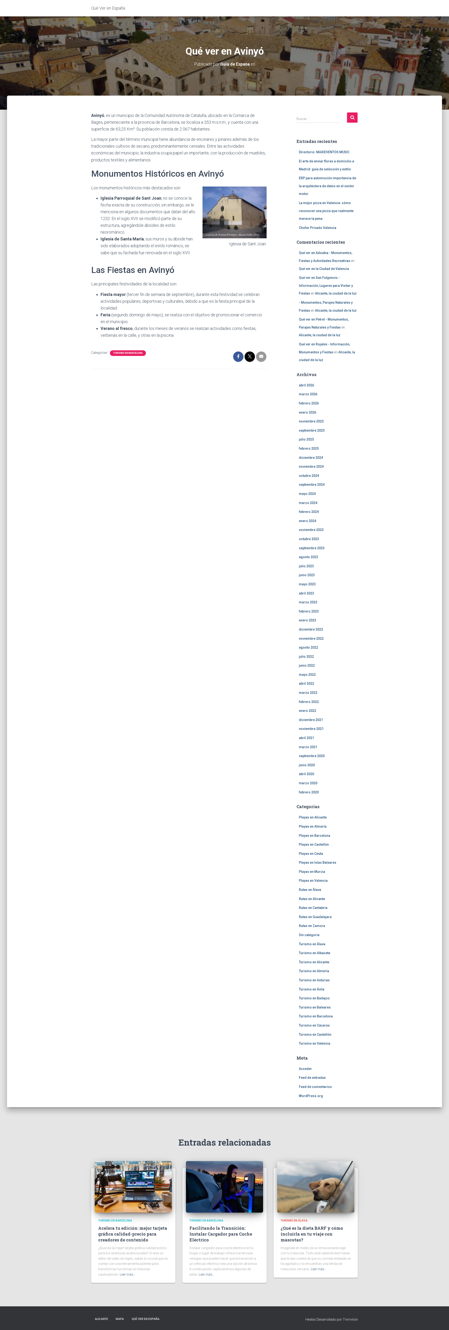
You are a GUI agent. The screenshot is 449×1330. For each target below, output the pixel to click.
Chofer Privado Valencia (317, 228)
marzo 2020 (308, 783)
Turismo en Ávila (311, 989)
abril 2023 (306, 593)
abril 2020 (306, 774)
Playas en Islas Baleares (317, 862)
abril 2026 (306, 385)
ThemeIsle (350, 1319)
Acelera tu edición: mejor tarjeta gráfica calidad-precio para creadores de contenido (132, 1234)
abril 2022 (306, 683)
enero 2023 (307, 620)
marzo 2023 (308, 602)
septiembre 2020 (312, 756)
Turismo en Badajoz (314, 998)
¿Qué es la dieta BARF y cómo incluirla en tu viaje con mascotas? (312, 1234)
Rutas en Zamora (312, 926)
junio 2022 (307, 665)
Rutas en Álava (310, 890)
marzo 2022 (308, 693)
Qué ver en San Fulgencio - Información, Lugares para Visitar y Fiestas (326, 285)
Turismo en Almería (314, 971)
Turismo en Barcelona (128, 353)
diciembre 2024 (311, 458)
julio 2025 (306, 439)
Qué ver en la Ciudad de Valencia (324, 269)
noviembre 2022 (311, 638)
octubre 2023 (309, 539)
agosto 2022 (308, 647)
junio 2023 (307, 575)
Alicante (101, 1319)
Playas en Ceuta (311, 854)
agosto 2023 (308, 557)
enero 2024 (307, 521)
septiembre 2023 (312, 548)
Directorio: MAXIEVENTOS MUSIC (324, 152)
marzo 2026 (308, 394)
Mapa (120, 1319)
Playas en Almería (312, 826)
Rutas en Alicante (312, 899)
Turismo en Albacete (314, 953)
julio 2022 (306, 656)
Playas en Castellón (314, 844)
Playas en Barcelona (314, 835)
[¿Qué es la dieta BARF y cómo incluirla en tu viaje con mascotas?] (315, 1186)
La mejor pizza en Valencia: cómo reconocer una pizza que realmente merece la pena (326, 210)
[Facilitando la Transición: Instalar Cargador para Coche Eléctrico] (224, 1186)
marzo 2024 (308, 503)
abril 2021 (306, 738)
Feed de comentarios (315, 1087)
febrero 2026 (309, 403)
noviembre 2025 (311, 421)
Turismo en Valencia (314, 1043)
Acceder (305, 1069)
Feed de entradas (312, 1078)
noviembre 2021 (311, 729)
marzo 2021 (308, 747)
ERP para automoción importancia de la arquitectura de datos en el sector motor (327, 186)
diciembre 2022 (311, 629)
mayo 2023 (307, 584)
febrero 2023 (309, 611)
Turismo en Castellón (315, 1034)
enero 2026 (307, 412)
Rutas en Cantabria (313, 908)
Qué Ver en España (145, 1319)
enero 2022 (307, 711)
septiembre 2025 (312, 430)
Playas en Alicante (313, 817)
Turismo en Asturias (314, 980)
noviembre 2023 (311, 530)
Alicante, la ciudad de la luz (336, 293)
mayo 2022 (307, 674)
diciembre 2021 (311, 720)
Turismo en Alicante (314, 962)
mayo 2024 (307, 494)
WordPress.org (311, 1096)
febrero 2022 (309, 702)
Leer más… (127, 1274)
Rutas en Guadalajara (315, 917)
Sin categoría (309, 935)
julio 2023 (306, 566)
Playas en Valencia (313, 880)
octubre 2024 (309, 476)
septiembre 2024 (312, 484)
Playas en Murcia (312, 872)
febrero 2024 (309, 512)
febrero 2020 (309, 792)
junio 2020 (307, 765)
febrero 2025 (309, 448)
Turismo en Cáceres (314, 1025)
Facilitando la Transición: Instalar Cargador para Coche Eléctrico (220, 1234)
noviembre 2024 (311, 466)
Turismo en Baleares (315, 1007)
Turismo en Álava (312, 944)
